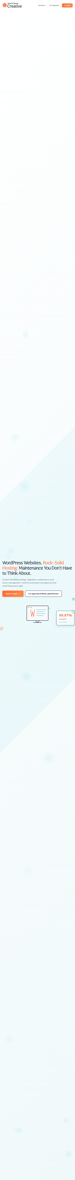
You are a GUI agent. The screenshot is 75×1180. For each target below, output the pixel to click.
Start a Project (11, 594)
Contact (67, 5)
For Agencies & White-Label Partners (43, 594)
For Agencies (54, 5)
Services (41, 5)
